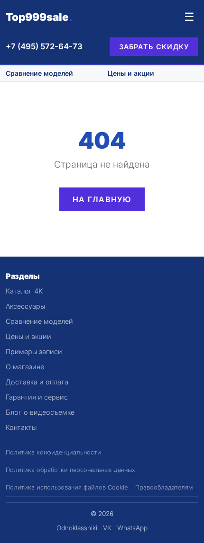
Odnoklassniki (76, 528)
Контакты (21, 427)
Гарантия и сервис (37, 397)
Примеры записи (34, 351)
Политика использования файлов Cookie (67, 487)
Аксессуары (25, 306)
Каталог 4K (24, 291)
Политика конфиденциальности (53, 452)
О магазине (25, 367)
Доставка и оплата (37, 382)
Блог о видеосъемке (40, 412)
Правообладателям (164, 487)
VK (107, 528)
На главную (102, 199)
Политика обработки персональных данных (70, 469)
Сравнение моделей (39, 73)
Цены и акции (131, 73)
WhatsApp (132, 528)
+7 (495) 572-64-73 (44, 46)
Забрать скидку (154, 47)
